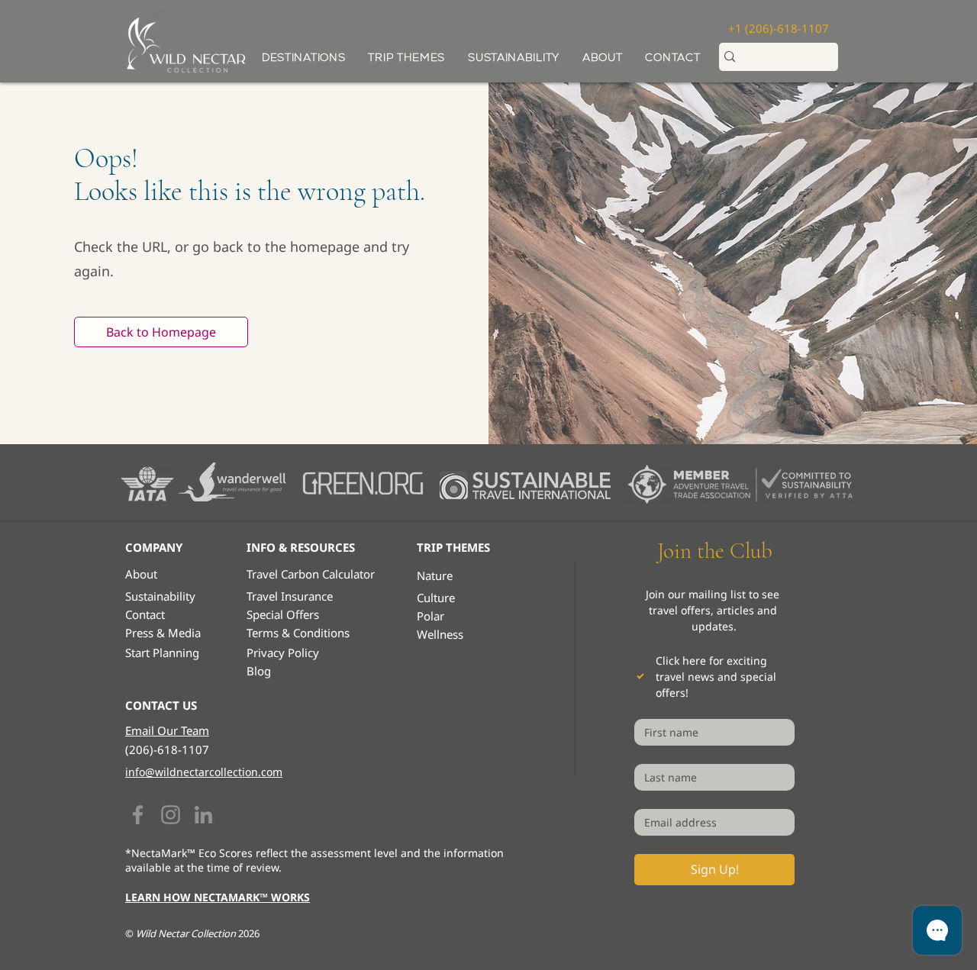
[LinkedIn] (203, 814)
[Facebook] (137, 814)
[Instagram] (170, 814)
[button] (406, 57)
